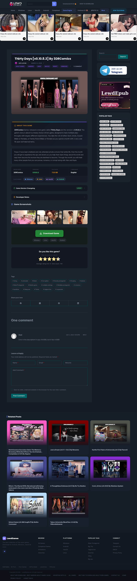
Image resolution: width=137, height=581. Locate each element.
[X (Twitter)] (39, 303)
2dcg (104, 121)
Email (41, 363)
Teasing (118, 170)
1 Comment (77, 66)
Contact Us (116, 546)
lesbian (82, 281)
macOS (65, 549)
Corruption (45, 281)
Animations (42, 549)
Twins (36, 289)
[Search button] (54, 4)
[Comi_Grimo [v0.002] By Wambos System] (110, 469)
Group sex (118, 146)
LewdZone (43, 567)
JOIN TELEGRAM (118, 10)
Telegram (116, 543)
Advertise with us (59, 575)
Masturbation (107, 160)
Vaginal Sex (47, 289)
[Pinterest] (58, 303)
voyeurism (59, 289)
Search (101, 53)
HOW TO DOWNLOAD (87, 4)
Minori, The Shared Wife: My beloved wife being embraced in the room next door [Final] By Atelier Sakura (27, 488)
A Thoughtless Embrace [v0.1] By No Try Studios (68, 486)
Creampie (106, 139)
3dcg (15, 281)
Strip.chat (3, 36)
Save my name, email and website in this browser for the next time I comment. (40, 390)
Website (68, 363)
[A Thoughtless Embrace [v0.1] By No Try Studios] (68, 469)
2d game (116, 121)
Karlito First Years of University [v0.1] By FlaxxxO (110, 450)
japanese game (119, 149)
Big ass (105, 132)
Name (15, 363)
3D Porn (13, 567)
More (103, 10)
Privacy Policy (117, 553)
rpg (117, 167)
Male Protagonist (18, 285)
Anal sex (105, 128)
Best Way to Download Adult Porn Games (94, 575)
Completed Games (44, 546)
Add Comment (19, 370)
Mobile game (32, 285)
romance (77, 285)
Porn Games (23, 567)
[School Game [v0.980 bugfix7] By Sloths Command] (27, 505)
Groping (73, 281)
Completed (56, 10)
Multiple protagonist (63, 285)
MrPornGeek (33, 567)
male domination (108, 153)
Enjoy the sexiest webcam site (11, 34)
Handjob (105, 149)
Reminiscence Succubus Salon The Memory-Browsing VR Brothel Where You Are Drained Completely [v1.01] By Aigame (25, 452)
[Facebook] (20, 303)
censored (106, 135)
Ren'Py (55, 66)
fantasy (119, 139)
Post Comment (19, 396)
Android (46, 10)
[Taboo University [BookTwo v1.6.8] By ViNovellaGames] (68, 505)
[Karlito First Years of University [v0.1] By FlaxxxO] (110, 432)
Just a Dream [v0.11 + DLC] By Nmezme (64, 450)
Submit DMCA (28, 578)
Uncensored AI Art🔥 (69, 4)
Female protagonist (59, 281)
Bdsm (34, 281)
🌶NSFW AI (94, 10)
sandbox (16, 289)
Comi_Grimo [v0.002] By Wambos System (107, 486)
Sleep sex (26, 289)
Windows (21, 10)
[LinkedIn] (78, 303)
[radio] (41, 259)
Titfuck (105, 174)
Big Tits (117, 132)
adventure (117, 125)
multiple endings (46, 285)
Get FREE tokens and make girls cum (123, 34)
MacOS (37, 10)
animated (24, 281)
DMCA (115, 549)
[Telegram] (4, 551)
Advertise (41, 553)
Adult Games (20, 66)
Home (13, 10)
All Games (41, 543)
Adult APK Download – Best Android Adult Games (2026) (30, 575)
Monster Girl (107, 163)
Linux (30, 10)
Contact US (115, 575)
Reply (85, 335)
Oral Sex (121, 163)
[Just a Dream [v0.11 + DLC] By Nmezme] (68, 432)
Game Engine (67, 10)
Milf (120, 160)
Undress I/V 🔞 (83, 10)
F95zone (52, 567)
